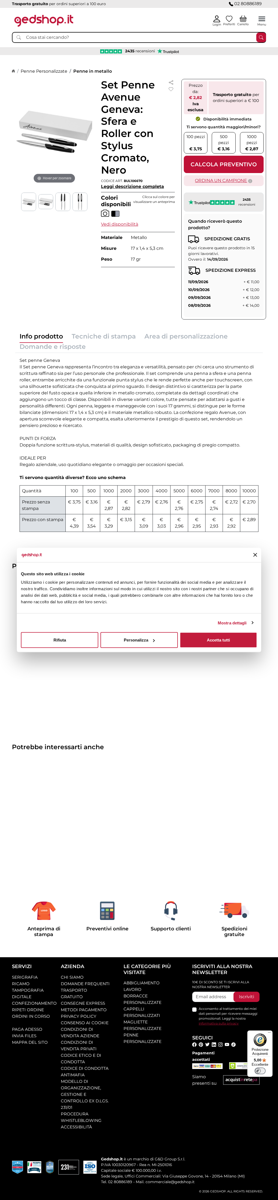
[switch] (260, 1071)
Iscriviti (246, 996)
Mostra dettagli (232, 622)
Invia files (24, 1035)
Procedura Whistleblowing (81, 1117)
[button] (119, 224)
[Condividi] (171, 82)
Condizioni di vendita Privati (79, 1045)
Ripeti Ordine (28, 1009)
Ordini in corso (31, 1016)
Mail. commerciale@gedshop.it (165, 1181)
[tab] (41, 338)
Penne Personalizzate (44, 71)
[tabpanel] (139, 444)
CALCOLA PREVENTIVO (224, 164)
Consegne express (83, 1003)
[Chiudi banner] (255, 555)
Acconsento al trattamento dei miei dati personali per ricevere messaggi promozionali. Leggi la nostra (228, 1016)
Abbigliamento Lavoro (142, 986)
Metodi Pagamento (84, 1009)
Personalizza (136, 640)
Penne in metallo (92, 71)
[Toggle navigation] (261, 18)
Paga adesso (27, 1029)
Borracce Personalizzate (143, 999)
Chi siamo (72, 977)
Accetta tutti (218, 640)
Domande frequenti (85, 983)
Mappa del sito (30, 1042)
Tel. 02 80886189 (116, 1181)
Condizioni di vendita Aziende (80, 1032)
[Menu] (269, 1033)
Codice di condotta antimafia (85, 1071)
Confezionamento (34, 1003)
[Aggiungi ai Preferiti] (171, 89)
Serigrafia (25, 977)
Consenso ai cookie (85, 1022)
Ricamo (21, 983)
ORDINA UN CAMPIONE (221, 180)
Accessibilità (76, 1126)
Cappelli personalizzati (142, 1012)
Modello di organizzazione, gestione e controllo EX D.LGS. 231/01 (85, 1094)
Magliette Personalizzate (143, 1025)
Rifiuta (59, 640)
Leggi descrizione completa (132, 186)
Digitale (21, 996)
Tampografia (28, 990)
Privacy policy (78, 1016)
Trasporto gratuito (74, 993)
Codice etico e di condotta (81, 1058)
